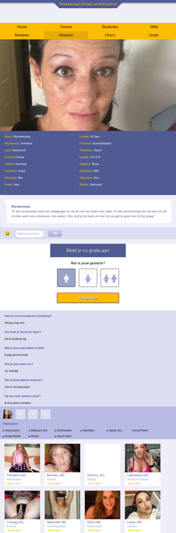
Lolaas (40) (134, 522)
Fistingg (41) (15, 522)
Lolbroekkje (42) (137, 475)
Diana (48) (94, 522)
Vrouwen (66, 35)
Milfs (154, 27)
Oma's (110, 35)
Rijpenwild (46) (56, 522)
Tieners (66, 27)
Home (22, 27)
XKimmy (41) (95, 475)
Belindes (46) (55, 475)
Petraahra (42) (16, 475)
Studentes (110, 27)
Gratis (154, 35)
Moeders (22, 35)
